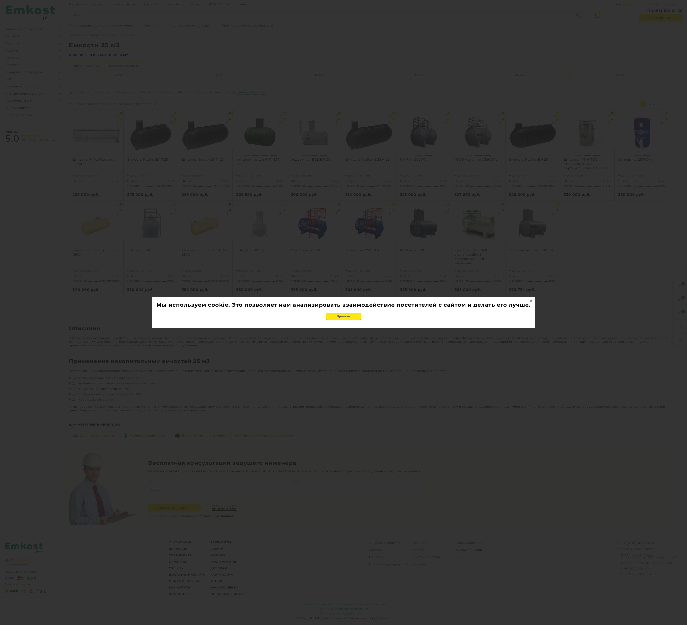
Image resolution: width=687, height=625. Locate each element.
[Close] (531, 301)
